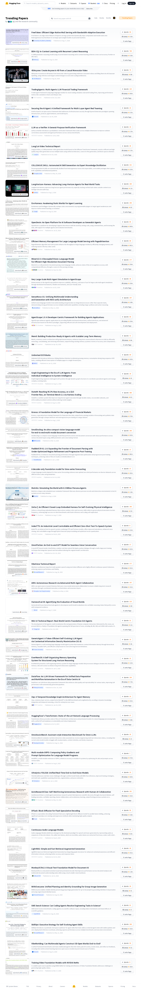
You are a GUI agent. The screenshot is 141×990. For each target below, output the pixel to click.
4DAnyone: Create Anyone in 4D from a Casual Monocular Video (59, 70)
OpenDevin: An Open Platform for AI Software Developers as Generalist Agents (66, 222)
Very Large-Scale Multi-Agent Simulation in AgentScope (56, 279)
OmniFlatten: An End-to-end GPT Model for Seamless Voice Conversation (64, 545)
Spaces (83, 3)
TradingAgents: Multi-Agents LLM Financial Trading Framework (59, 89)
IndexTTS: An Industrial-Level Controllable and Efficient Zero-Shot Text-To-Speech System (71, 526)
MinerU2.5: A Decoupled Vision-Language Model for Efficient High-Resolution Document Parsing (52, 260)
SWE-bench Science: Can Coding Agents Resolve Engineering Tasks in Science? (66, 905)
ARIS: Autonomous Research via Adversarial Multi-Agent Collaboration (62, 583)
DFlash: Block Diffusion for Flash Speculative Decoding (55, 810)
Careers (62, 986)
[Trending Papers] (114, 18)
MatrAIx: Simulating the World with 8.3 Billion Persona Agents (58, 488)
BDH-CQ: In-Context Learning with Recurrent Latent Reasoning (59, 51)
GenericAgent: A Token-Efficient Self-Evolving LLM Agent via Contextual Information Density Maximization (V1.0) (56, 640)
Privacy (39, 986)
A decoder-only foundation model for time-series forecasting (58, 469)
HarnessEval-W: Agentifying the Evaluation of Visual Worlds (58, 602)
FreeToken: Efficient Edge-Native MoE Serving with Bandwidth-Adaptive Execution (68, 32)
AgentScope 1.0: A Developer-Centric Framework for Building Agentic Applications (67, 317)
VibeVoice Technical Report (43, 564)
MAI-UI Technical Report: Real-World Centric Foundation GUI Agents (61, 621)
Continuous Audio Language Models (47, 829)
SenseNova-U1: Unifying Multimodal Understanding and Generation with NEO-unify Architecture (54, 298)
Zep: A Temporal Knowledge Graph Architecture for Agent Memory (60, 697)
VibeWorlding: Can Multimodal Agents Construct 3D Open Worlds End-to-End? (66, 943)
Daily (95, 18)
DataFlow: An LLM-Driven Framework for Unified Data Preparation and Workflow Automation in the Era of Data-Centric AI (61, 678)
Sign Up (131, 3)
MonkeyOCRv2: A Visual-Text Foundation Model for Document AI (60, 867)
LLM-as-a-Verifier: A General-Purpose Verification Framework (58, 127)
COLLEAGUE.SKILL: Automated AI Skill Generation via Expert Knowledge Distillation (68, 165)
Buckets (94, 3)
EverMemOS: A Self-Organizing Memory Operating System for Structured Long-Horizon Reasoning (53, 659)
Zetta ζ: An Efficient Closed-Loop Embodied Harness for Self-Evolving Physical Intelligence (71, 507)
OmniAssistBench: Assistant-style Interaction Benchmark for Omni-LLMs (63, 734)
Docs (106, 3)
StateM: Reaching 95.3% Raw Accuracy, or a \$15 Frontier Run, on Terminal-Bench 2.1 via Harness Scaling (56, 393)
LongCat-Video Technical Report (45, 146)
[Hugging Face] (74, 986)
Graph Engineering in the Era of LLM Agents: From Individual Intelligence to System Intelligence (53, 374)
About (50, 986)
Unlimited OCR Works (41, 355)
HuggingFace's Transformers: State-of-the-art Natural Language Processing (65, 715)
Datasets (73, 3)
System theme (13, 986)
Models (63, 3)
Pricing (112, 3)
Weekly (101, 18)
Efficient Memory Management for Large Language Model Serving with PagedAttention (70, 241)
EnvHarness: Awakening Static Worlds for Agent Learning (56, 203)
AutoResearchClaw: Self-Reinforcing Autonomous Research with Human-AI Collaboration (71, 791)
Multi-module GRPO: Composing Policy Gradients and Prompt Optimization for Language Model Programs (55, 754)
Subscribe (89, 8)
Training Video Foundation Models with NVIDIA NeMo (55, 962)
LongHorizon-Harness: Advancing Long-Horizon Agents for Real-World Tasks (65, 184)
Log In (124, 3)
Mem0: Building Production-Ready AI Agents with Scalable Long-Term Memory (66, 336)
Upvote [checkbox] (127, 32)
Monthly (108, 18)
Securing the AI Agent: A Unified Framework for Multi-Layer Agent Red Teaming (66, 108)
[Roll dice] (89, 18)
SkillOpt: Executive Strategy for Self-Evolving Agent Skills (57, 924)
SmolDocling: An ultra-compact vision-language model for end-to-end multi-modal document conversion (55, 431)
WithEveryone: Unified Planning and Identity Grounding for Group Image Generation (69, 886)
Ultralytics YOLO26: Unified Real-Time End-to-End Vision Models (60, 772)
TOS (27, 986)
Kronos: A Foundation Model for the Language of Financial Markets (61, 412)
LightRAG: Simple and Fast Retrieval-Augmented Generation (58, 848)
